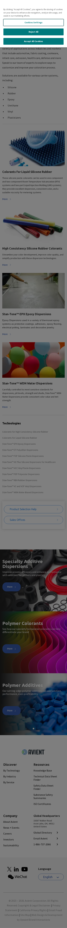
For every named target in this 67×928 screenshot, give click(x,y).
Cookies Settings (33, 22)
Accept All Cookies (33, 41)
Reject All (33, 31)
